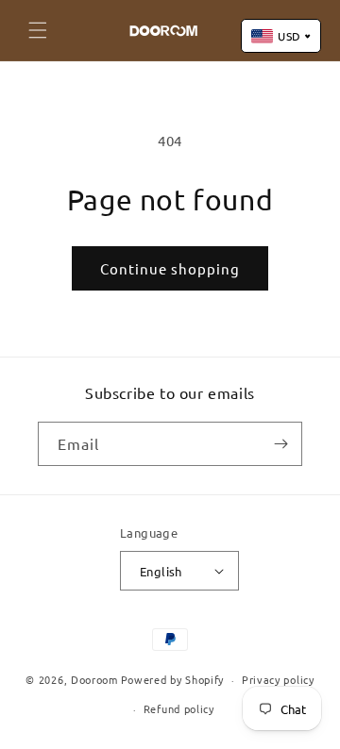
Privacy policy (278, 679)
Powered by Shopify (173, 679)
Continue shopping (170, 268)
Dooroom (94, 679)
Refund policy (179, 708)
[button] (38, 30)
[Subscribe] (280, 444)
